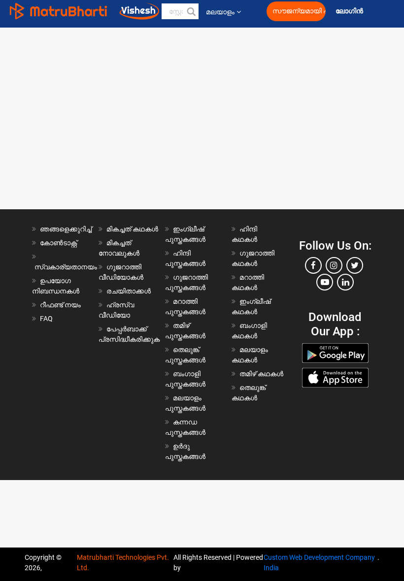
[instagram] (334, 265)
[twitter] (354, 265)
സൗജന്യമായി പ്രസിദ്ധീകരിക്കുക (299, 11)
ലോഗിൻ (350, 11)
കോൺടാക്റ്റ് (58, 243)
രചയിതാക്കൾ (128, 291)
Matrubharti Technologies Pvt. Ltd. (123, 562)
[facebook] (313, 265)
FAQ (46, 319)
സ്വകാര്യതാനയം (65, 267)
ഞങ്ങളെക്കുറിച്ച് (66, 229)
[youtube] (324, 282)
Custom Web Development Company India (319, 562)
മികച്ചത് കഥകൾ (132, 229)
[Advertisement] (202, 91)
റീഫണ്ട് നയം (60, 305)
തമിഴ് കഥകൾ (261, 374)
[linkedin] (345, 282)
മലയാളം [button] (220, 12)
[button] (191, 11)
